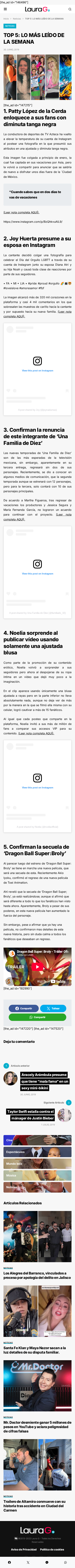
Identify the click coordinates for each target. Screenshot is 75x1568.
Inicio (6, 18)
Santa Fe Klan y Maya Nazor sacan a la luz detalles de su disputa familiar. (34, 1350)
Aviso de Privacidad (24, 1549)
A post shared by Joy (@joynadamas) (37, 409)
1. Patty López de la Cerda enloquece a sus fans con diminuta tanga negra (34, 117)
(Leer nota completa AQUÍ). (21, 212)
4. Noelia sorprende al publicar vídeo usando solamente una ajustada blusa (33, 643)
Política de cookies (52, 1549)
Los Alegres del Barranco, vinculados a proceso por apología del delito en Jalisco (37, 1275)
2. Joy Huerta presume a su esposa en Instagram (37, 241)
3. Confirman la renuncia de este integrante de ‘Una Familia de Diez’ (35, 436)
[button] (5, 9)
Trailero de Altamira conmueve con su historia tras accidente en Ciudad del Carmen (34, 1505)
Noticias (17, 18)
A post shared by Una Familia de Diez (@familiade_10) (37, 612)
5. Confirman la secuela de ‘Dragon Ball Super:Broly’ (36, 850)
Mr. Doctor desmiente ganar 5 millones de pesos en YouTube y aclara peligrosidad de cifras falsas (37, 1426)
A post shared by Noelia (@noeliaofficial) (37, 826)
